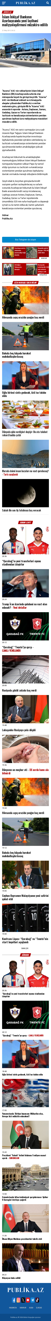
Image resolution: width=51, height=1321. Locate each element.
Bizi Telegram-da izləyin (25, 239)
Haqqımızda (13, 1307)
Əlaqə (31, 1307)
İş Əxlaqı (39, 1307)
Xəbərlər (23, 1307)
